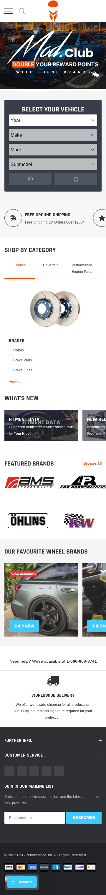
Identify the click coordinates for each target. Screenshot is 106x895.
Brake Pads (22, 360)
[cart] (98, 11)
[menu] (8, 11)
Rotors (18, 350)
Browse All (92, 463)
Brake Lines (22, 370)
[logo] (53, 11)
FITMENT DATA (24, 419)
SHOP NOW (24, 626)
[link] (55, 308)
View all (15, 381)
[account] (85, 11)
